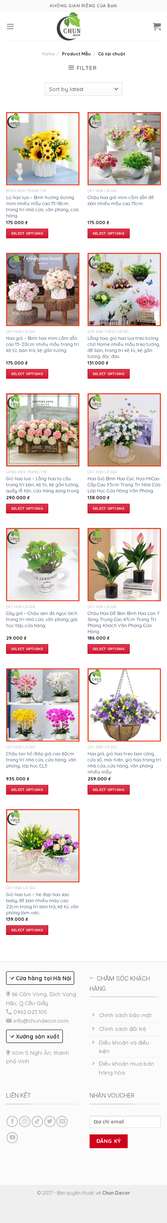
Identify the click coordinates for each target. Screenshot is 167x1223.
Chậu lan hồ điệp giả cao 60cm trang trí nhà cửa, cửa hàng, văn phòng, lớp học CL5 (41, 759)
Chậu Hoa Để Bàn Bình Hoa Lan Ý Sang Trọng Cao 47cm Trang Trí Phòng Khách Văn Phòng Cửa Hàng (124, 622)
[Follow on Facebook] (12, 1122)
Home (48, 54)
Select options (27, 233)
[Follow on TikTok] (37, 1122)
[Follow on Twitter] (50, 1122)
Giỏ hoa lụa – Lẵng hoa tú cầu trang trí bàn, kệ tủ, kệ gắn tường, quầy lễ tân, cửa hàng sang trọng (42, 484)
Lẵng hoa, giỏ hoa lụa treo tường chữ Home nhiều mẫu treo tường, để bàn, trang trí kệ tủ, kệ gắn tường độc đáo (124, 347)
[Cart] (157, 26)
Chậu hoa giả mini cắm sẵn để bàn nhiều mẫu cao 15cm (121, 200)
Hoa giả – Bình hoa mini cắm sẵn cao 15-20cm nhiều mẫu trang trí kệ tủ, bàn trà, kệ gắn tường (42, 344)
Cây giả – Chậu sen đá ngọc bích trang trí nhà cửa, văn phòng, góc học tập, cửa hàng (42, 619)
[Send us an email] (62, 1122)
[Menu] (10, 26)
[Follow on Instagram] (24, 1122)
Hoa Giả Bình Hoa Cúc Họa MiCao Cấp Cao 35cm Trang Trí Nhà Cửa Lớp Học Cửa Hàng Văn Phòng (124, 484)
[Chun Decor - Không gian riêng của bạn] (69, 26)
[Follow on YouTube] (12, 1138)
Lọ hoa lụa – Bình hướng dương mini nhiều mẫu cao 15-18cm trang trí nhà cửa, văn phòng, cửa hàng (42, 206)
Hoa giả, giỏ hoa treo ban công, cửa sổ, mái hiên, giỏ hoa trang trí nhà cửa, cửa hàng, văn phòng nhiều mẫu (124, 762)
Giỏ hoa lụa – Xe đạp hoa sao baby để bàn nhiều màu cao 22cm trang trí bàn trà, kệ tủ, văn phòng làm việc (42, 903)
